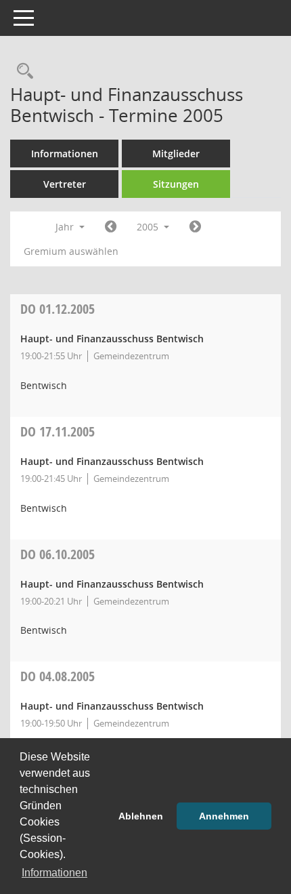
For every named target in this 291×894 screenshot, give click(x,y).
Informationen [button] (54, 872)
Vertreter (64, 184)
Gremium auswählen (71, 251)
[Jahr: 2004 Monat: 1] (111, 227)
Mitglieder (176, 153)
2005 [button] (149, 226)
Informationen (64, 153)
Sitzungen (176, 184)
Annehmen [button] (224, 816)
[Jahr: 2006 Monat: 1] (195, 227)
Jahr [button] (65, 226)
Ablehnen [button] (140, 816)
